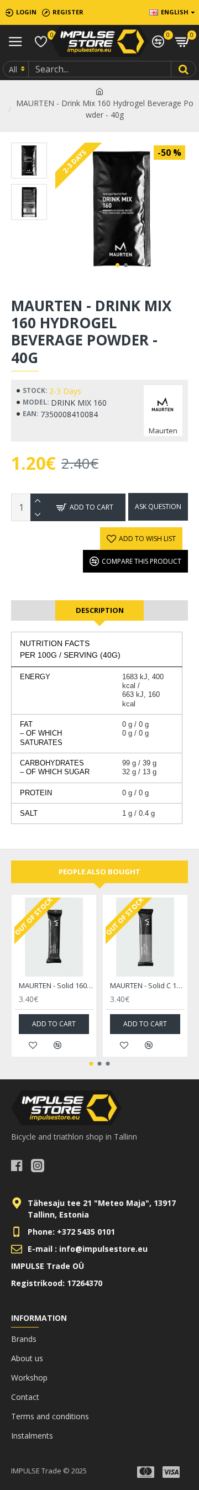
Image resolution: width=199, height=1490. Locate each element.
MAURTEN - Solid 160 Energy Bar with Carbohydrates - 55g (56, 985)
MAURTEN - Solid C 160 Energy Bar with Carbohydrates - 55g (147, 985)
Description (100, 610)
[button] (117, 265)
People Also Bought (99, 872)
